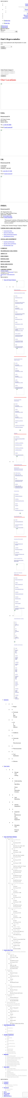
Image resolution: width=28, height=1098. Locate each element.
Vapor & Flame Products (10, 280)
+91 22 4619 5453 (7, 216)
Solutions (6, 1083)
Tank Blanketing (10, 1072)
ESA (18, 855)
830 (14, 960)
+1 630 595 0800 (6, 124)
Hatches (11, 936)
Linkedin (6, 270)
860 (17, 880)
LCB (17, 891)
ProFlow (4, 266)
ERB (17, 850)
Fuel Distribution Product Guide (13, 1064)
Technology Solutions (9, 251)
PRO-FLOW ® (7, 1096)
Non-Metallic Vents (10, 994)
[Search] (16, 31)
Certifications (6, 269)
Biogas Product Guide (11, 1055)
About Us (4, 253)
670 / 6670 (17, 871)
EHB (19, 846)
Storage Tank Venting (11, 1068)
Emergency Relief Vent (8, 232)
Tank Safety (7, 766)
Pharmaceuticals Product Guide (13, 1062)
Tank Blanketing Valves (9, 236)
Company (4, 248)
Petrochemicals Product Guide (13, 1061)
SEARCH (3, 48)
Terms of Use (3, 274)
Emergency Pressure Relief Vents (13, 1004)
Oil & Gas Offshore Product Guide (14, 1058)
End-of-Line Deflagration (15, 839)
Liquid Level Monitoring (9, 241)
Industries (4, 256)
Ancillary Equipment (8, 239)
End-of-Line (9, 969)
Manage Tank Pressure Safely (13, 1076)
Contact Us (6, 1094)
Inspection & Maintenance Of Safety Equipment (17, 1075)
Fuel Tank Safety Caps (8, 245)
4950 (17, 905)
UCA (17, 911)
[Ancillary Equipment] (14, 641)
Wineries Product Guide (11, 1065)
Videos (8, 1090)
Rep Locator (5, 261)
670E (17, 875)
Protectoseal (10, 272)
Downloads (5, 259)
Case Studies (10, 1086)
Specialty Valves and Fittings (10, 243)
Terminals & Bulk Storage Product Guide (15, 1057)
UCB (17, 916)
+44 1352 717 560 (7, 171)
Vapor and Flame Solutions (11, 228)
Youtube (2, 270)
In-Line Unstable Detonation (16, 908)
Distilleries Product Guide (12, 1060)
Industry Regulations (11, 1074)
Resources (6, 1087)
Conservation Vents (8, 230)
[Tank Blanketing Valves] (18, 615)
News (5, 1091)
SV (19, 866)
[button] (4, 1)
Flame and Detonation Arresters (10, 234)
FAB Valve (14, 956)
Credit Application (11, 274)
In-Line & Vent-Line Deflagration (16, 883)
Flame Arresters (10, 838)
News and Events (7, 264)
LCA (17, 886)
